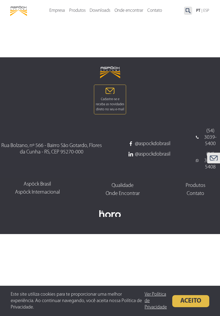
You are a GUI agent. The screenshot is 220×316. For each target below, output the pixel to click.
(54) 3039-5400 (210, 137)
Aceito (190, 301)
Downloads (100, 10)
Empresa (57, 10)
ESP (206, 11)
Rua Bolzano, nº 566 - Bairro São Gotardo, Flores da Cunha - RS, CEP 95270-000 (51, 149)
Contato (154, 10)
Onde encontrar (129, 10)
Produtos (77, 10)
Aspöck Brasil (37, 184)
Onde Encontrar (123, 193)
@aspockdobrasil (152, 143)
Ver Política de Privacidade (156, 301)
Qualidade (123, 185)
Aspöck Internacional (37, 192)
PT (198, 11)
